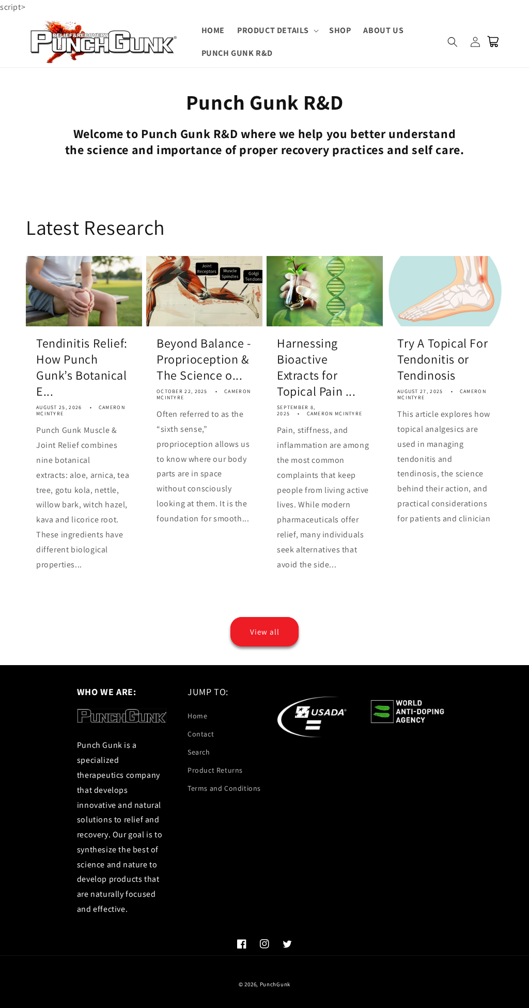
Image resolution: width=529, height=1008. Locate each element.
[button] (277, 30)
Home (197, 715)
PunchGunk (275, 984)
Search (199, 752)
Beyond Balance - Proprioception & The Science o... (204, 359)
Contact (201, 734)
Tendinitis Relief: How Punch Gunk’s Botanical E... (82, 367)
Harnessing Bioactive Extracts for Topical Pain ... (316, 367)
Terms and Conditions (224, 788)
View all (264, 632)
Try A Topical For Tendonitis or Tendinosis (442, 359)
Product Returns (215, 770)
